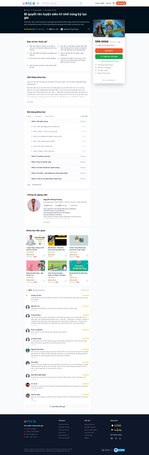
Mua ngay (109, 51)
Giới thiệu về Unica (64, 424)
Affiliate (87, 438)
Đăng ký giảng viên (90, 424)
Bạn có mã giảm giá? (109, 80)
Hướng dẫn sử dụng (64, 427)
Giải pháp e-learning (90, 427)
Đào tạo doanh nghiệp (91, 429)
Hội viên (108, 3)
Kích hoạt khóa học (64, 429)
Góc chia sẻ (62, 432)
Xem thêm (30, 102)
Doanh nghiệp (99, 3)
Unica (28, 10)
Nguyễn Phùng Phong (71, 29)
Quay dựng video (89, 432)
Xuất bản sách (88, 435)
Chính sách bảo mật (64, 438)
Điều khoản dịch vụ (64, 435)
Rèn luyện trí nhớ (50, 10)
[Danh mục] (37, 3)
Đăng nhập (121, 3)
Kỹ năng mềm (37, 10)
